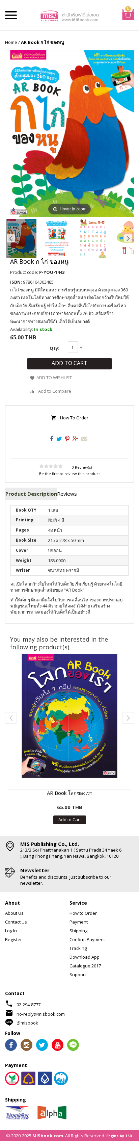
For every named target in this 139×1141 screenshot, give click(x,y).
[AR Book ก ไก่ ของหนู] (21, 238)
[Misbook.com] (70, 15)
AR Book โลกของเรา (69, 792)
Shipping (78, 931)
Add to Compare (54, 391)
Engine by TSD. (119, 1136)
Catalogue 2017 (85, 966)
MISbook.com (47, 1136)
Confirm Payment (87, 939)
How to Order (83, 913)
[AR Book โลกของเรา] (69, 716)
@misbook (27, 1023)
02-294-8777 (28, 1005)
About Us (14, 913)
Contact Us (16, 922)
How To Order (74, 418)
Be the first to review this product (69, 473)
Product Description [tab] (31, 493)
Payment (79, 922)
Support (78, 974)
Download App (85, 957)
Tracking (78, 948)
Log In (11, 931)
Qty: (54, 348)
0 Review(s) (82, 467)
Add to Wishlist (54, 378)
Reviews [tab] (67, 493)
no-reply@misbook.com (41, 1014)
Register (13, 939)
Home (11, 42)
